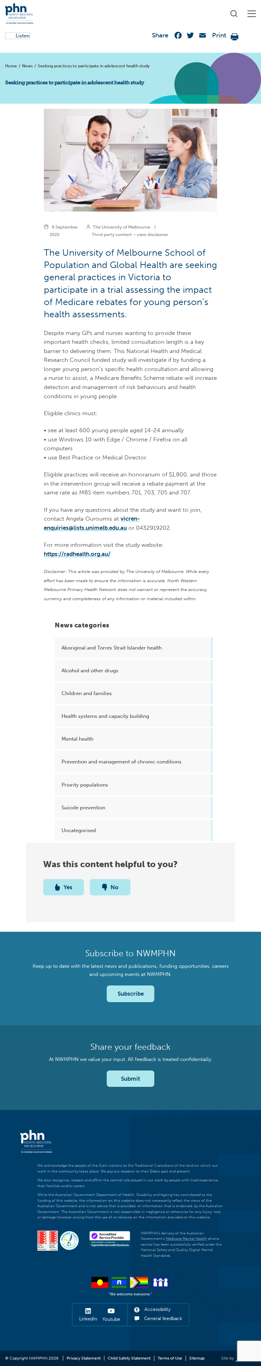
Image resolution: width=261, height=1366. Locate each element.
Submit (130, 1078)
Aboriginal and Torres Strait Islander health (112, 648)
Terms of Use (170, 1358)
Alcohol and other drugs (90, 671)
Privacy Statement (84, 1358)
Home (11, 66)
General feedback (162, 1318)
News (27, 66)
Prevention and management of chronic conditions (121, 762)
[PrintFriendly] (235, 37)
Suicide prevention (83, 808)
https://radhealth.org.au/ (77, 554)
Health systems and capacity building (105, 716)
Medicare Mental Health (186, 1238)
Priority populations (85, 785)
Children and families (87, 693)
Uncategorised (79, 830)
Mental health (77, 739)
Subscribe (131, 993)
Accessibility (157, 1309)
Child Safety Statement (129, 1358)
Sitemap (197, 1358)
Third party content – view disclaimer (130, 234)
